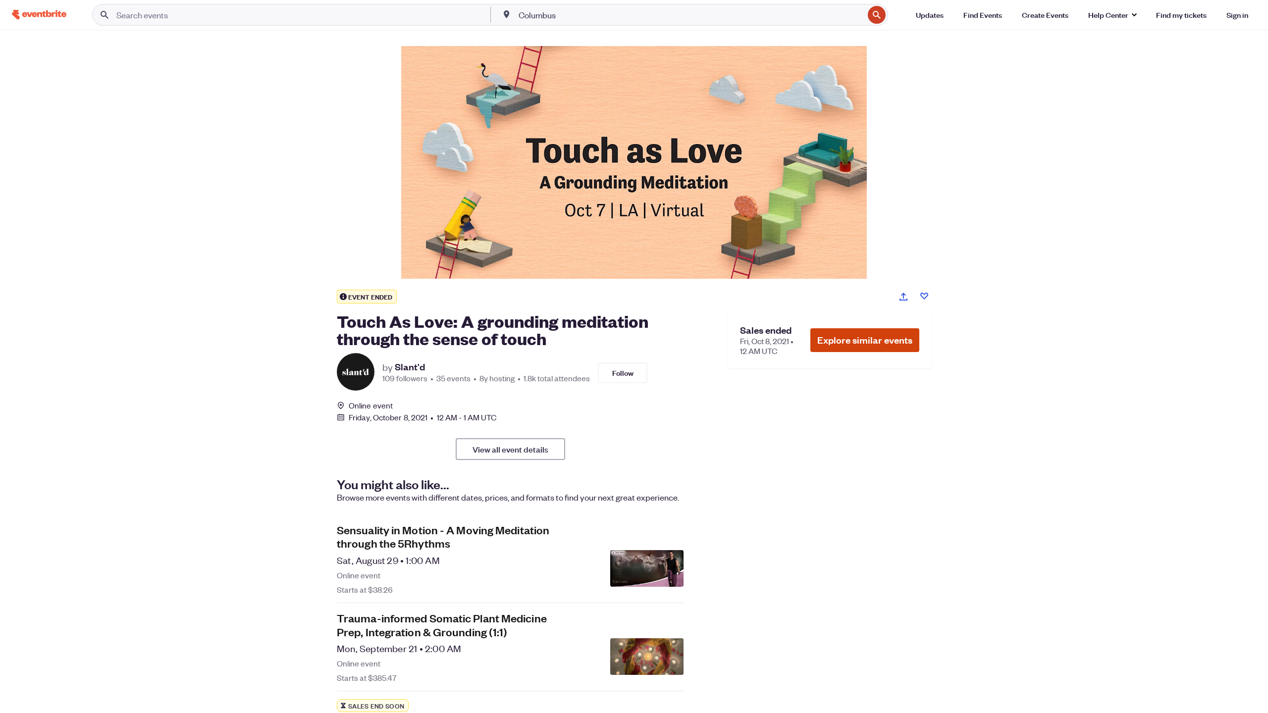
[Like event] (924, 296)
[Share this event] (903, 296)
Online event (371, 405)
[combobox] (690, 14)
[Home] (39, 14)
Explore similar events (864, 340)
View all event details (510, 449)
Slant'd (410, 366)
